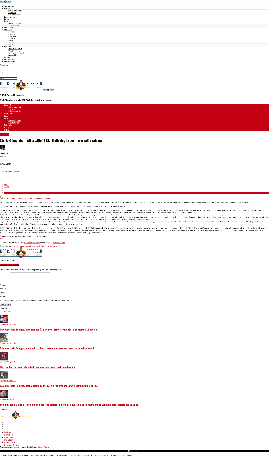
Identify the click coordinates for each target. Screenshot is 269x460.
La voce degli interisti (16, 53)
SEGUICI (3, 239)
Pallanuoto (12, 36)
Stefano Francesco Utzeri (9, 171)
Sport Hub (8, 47)
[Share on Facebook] (136, 175)
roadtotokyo (46, 246)
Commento (4, 285)
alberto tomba (19, 246)
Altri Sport (8, 30)
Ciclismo (11, 34)
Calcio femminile (14, 15)
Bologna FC (8, 8)
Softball (11, 42)
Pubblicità (7, 432)
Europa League (9, 17)
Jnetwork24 (12, 55)
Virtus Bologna (13, 25)
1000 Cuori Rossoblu (32, 242)
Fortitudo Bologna (14, 23)
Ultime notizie (9, 6)
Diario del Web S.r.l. (43, 447)
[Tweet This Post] (136, 177)
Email (2, 293)
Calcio (6, 19)
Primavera (12, 13)
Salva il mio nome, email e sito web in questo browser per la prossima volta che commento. (36, 301)
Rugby (10, 40)
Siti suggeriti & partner (12, 445)
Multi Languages (10, 59)
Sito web (3, 297)
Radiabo (7, 57)
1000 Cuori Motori (15, 49)
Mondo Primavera (14, 51)
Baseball (11, 32)
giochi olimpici (29, 246)
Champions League (15, 11)
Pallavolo (11, 38)
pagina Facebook (59, 242)
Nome (3, 289)
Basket (6, 21)
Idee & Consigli (9, 61)
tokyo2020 (55, 246)
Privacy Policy (8, 440)
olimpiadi (38, 246)
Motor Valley (9, 28)
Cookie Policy (8, 437)
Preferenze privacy (10, 442)
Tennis (10, 45)
